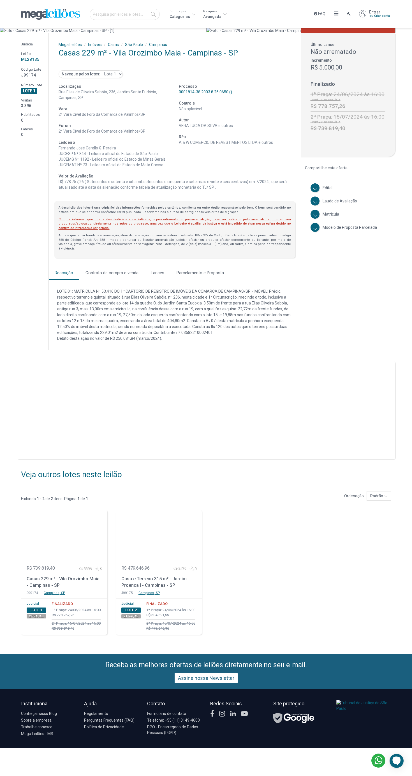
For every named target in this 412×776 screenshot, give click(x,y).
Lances (157, 272)
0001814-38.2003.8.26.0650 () (205, 92)
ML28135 (30, 59)
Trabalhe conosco (36, 727)
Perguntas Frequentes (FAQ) (109, 720)
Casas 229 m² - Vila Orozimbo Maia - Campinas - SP (63, 582)
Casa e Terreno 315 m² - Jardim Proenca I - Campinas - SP (154, 582)
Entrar (379, 14)
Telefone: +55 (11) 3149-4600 (173, 720)
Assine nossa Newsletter (206, 678)
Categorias (180, 14)
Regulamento (96, 713)
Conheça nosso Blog (39, 713)
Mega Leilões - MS (37, 733)
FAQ (321, 13)
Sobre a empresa (36, 720)
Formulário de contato (166, 713)
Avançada (212, 14)
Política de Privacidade (104, 727)
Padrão (377, 496)
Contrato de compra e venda (111, 272)
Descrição (64, 272)
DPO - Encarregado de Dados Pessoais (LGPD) (172, 730)
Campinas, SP (54, 593)
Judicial (33, 604)
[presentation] (5, 30)
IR (153, 14)
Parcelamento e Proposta (200, 272)
